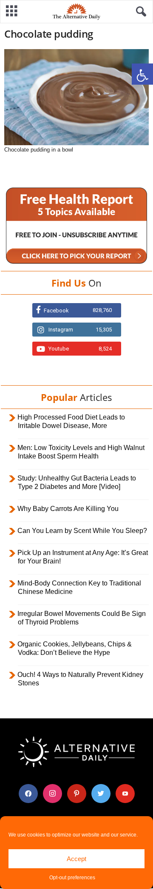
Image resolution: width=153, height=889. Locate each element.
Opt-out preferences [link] (72, 878)
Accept (76, 858)
